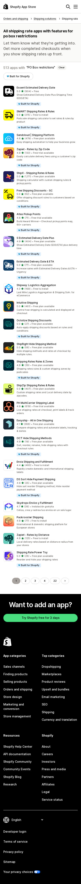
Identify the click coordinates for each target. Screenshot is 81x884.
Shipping (48, 712)
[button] (40, 96)
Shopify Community (17, 761)
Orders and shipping (17, 689)
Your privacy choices (18, 872)
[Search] (68, 7)
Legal (46, 792)
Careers (47, 754)
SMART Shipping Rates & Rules (36, 111)
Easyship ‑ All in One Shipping (35, 420)
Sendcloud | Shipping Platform (35, 135)
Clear (62, 67)
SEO (45, 704)
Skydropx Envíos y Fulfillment (35, 502)
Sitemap (9, 862)
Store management (17, 716)
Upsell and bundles (55, 689)
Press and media (54, 769)
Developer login (14, 831)
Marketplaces (51, 674)
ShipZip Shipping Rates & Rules (36, 385)
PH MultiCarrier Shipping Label (35, 402)
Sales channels (14, 666)
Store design (12, 697)
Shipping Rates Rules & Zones (35, 361)
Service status (52, 799)
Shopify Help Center (17, 746)
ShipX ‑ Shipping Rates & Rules (35, 173)
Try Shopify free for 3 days (41, 617)
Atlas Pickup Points (28, 214)
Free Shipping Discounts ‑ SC (35, 190)
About (46, 746)
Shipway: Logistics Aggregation (36, 285)
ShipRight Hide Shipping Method (36, 344)
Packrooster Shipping (30, 517)
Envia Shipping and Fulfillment (35, 461)
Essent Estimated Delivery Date (36, 87)
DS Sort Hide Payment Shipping (36, 479)
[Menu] (76, 7)
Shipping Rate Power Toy (32, 552)
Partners (48, 777)
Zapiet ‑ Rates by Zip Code (33, 149)
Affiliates (48, 784)
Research (10, 784)
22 (55, 580)
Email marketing (53, 697)
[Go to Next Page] (65, 581)
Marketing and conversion (13, 706)
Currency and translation (59, 719)
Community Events (17, 769)
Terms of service (15, 841)
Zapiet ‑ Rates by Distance (33, 534)
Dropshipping (51, 666)
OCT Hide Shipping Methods (34, 438)
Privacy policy (13, 852)
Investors (48, 761)
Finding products (15, 674)
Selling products (15, 681)
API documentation (17, 754)
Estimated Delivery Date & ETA (35, 261)
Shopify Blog (12, 777)
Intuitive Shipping (27, 302)
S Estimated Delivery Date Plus (35, 237)
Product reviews (53, 681)
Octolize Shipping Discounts (34, 320)
